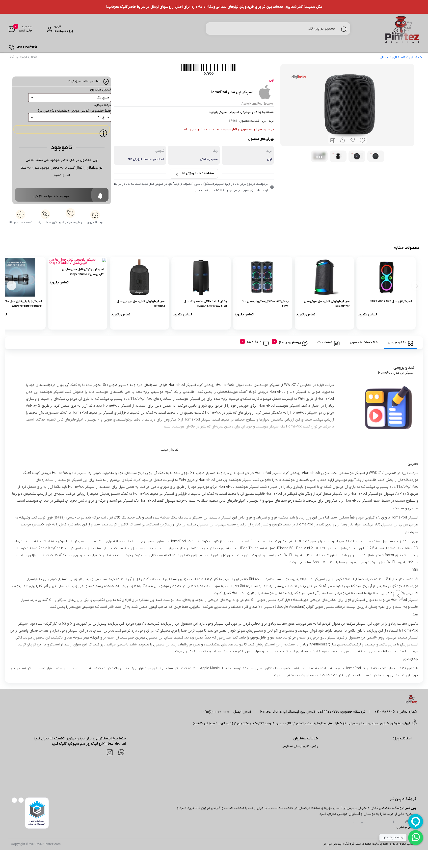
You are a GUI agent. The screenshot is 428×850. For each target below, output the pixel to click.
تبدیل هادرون (100, 89)
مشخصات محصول (364, 342)
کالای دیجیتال (389, 57)
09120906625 (385, 711)
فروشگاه (407, 57)
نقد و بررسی (397, 342)
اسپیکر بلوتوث (218, 112)
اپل (264, 121)
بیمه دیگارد (102, 105)
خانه (418, 57)
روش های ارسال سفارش (299, 746)
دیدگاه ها (254, 342)
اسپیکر (234, 112)
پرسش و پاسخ (290, 342)
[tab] (400, 342)
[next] (11, 285)
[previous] (416, 285)
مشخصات (324, 342)
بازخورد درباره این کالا (23, 57)
